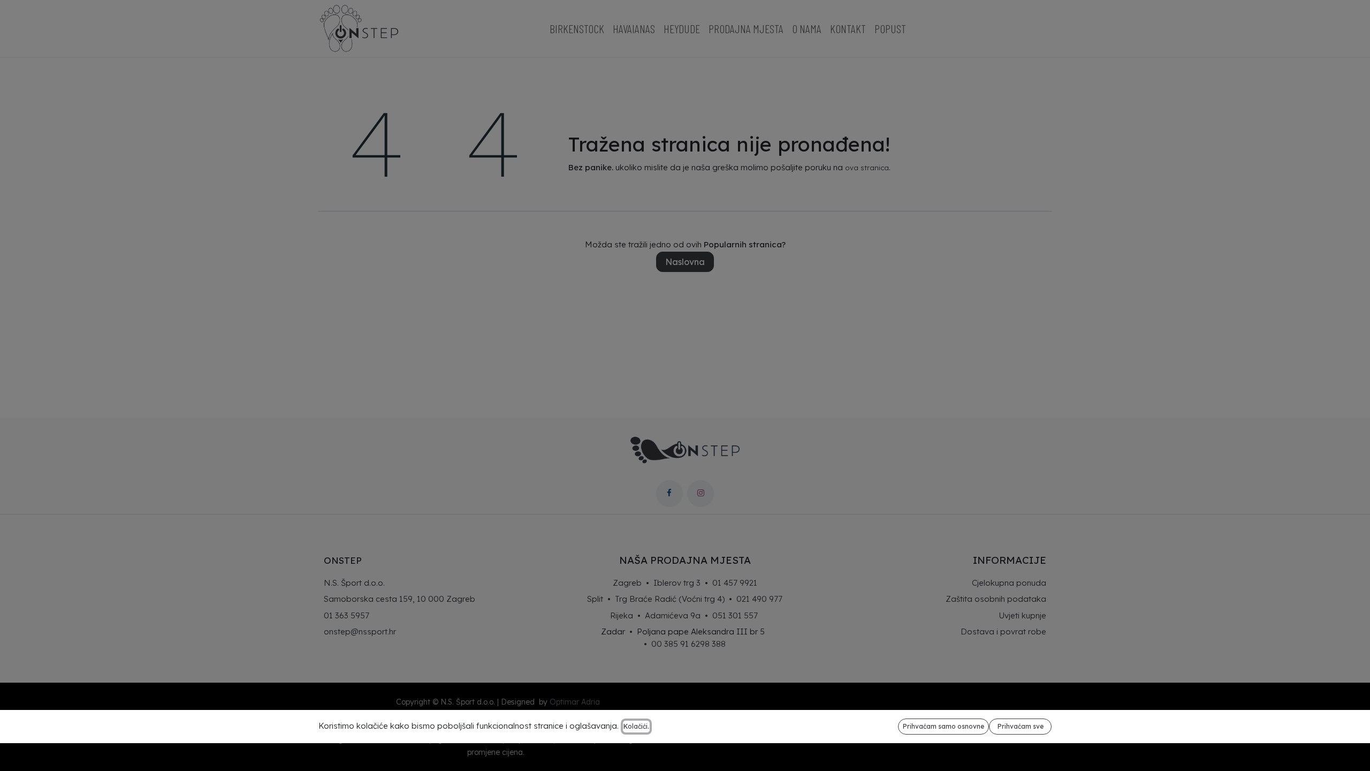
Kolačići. (636, 726)
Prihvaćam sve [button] (1021, 726)
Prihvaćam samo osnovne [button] (943, 726)
